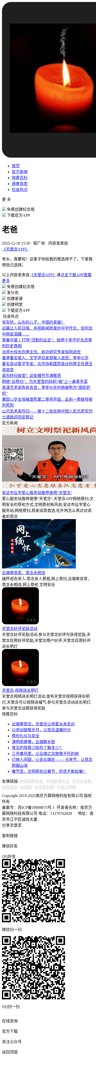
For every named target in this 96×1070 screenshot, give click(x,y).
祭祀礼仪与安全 (25, 736)
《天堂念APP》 (15, 249)
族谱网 (26, 787)
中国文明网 (66, 787)
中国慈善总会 (57, 781)
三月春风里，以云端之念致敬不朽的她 (45, 754)
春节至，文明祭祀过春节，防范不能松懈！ (49, 771)
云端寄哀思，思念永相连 (23, 573)
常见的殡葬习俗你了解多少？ (37, 748)
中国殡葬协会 (31, 781)
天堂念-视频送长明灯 (20, 690)
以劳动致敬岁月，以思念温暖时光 (41, 730)
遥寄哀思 (20, 184)
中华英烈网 (44, 787)
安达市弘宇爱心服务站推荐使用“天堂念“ (37, 493)
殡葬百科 (20, 178)
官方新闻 (20, 172)
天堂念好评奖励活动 (19, 629)
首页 (16, 166)
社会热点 (20, 190)
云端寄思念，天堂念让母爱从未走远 (43, 724)
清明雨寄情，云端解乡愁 (33, 742)
